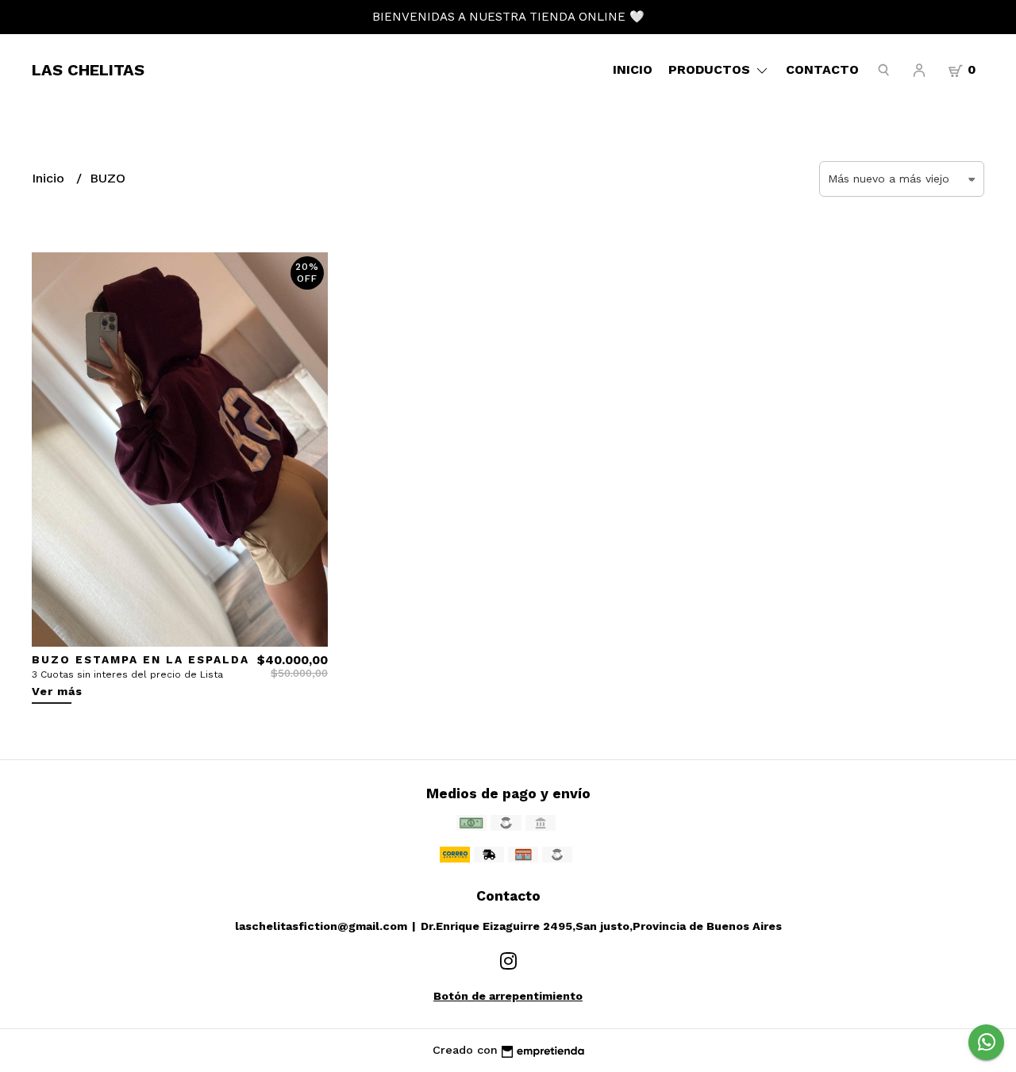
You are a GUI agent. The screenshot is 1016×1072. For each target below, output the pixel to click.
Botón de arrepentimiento (508, 995)
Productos (711, 69)
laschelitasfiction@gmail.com (321, 926)
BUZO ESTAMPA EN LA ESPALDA (140, 659)
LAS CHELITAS (88, 69)
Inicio (632, 69)
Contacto (822, 69)
